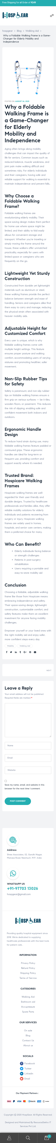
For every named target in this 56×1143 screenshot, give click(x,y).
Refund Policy (28, 968)
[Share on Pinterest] (30, 652)
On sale (28, 1030)
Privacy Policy (28, 963)
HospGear (27, 1114)
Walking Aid (28, 996)
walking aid (25, 646)
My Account (9, 1138)
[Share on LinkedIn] (16, 652)
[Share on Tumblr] (20, 652)
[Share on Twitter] (11, 652)
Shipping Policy (28, 973)
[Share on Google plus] (25, 652)
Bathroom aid (28, 1001)
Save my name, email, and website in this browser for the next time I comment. (24, 787)
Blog (28, 1035)
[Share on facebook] (6, 652)
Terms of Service (28, 978)
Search (28, 1138)
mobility (10, 646)
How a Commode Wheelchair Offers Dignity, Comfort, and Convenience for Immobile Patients (40, 670)
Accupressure (28, 1006)
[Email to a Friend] (35, 652)
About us (28, 1045)
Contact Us (28, 1040)
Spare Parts (28, 1011)
